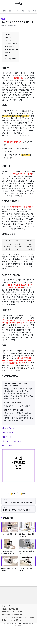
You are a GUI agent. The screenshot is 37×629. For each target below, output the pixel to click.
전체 (4, 11)
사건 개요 (7, 34)
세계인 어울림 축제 (8, 428)
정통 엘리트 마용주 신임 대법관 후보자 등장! (16, 510)
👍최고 (13, 494)
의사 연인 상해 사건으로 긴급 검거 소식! (11, 609)
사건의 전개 (8, 37)
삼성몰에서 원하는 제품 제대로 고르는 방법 (12, 611)
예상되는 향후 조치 (10, 46)
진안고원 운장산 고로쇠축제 (11, 441)
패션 (29, 11)
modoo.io (19, 625)
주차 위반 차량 (7, 446)
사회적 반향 (8, 53)
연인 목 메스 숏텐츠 (10, 59)
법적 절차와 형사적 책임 (11, 43)
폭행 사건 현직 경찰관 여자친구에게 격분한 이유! (18, 502)
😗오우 (23, 494)
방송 (10, 11)
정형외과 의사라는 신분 (11, 49)
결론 (6, 56)
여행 (23, 11)
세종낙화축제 (6, 437)
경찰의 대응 (8, 40)
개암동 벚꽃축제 (7, 433)
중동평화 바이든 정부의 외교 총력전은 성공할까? (13, 614)
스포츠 (16, 11)
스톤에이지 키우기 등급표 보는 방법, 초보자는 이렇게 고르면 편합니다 (18, 617)
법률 (3, 18)
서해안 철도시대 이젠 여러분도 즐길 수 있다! (12, 620)
